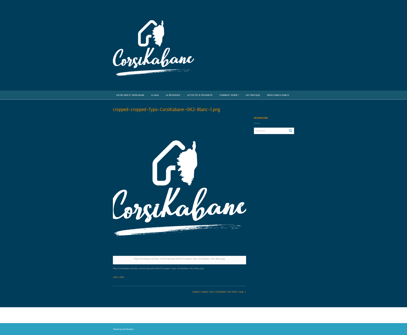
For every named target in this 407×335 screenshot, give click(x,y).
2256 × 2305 (118, 277)
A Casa (155, 95)
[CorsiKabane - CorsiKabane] (153, 45)
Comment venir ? (229, 95)
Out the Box (127, 329)
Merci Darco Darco (278, 95)
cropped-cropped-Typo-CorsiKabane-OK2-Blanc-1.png (219, 291)
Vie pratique (253, 95)
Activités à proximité (200, 95)
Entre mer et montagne (130, 95)
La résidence (173, 95)
